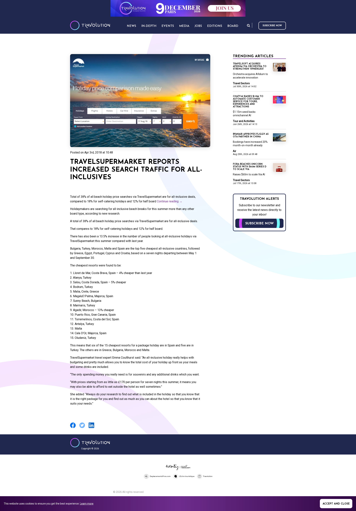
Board (232, 26)
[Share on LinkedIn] (91, 428)
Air (234, 151)
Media (184, 26)
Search (248, 25)
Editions (214, 26)
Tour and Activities (244, 121)
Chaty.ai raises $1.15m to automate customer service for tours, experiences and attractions (248, 101)
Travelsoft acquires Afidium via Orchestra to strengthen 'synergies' (249, 66)
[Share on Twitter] (82, 428)
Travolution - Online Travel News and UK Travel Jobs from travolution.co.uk (90, 442)
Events (167, 26)
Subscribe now (272, 26)
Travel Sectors (241, 83)
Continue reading (169, 201)
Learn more (86, 503)
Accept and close (336, 503)
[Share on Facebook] (73, 428)
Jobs (198, 26)
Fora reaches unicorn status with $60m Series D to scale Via (249, 167)
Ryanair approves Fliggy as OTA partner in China (250, 135)
